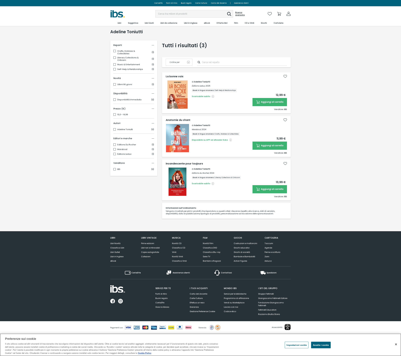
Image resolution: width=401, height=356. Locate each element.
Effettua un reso (197, 302)
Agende (268, 247)
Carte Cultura (201, 3)
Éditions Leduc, (198, 85)
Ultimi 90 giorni (124, 84)
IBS (118, 169)
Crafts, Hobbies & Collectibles (126, 52)
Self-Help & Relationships (130, 69)
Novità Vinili (177, 256)
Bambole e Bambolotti (244, 256)
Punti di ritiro (171, 3)
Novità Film (208, 243)
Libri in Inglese (116, 256)
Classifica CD (178, 247)
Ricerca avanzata (240, 13)
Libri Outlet (115, 252)
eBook (113, 261)
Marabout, (196, 129)
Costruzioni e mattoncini (245, 243)
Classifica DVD (210, 247)
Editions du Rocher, (200, 173)
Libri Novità (115, 243)
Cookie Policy (144, 352)
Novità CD (176, 243)
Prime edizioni (147, 243)
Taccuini (269, 243)
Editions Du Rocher (126, 144)
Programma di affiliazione (236, 298)
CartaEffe (158, 3)
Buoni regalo (186, 3)
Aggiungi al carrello (272, 101)
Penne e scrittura (272, 252)
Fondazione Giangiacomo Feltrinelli (271, 304)
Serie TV (206, 256)
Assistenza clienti (241, 3)
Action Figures (240, 261)
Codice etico (230, 311)
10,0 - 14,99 (122, 114)
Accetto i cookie (321, 344)
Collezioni (145, 256)
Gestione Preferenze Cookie (202, 311)
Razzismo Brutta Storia (269, 314)
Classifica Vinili (179, 261)
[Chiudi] (396, 344)
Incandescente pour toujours (184, 163)
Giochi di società (242, 252)
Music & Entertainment (128, 64)
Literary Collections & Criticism (128, 58)
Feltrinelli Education (267, 310)
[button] (229, 14)
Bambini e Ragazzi (212, 261)
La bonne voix (174, 76)
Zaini (267, 256)
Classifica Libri (117, 247)
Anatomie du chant (178, 120)
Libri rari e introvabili (150, 247)
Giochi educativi (242, 247)
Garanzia (194, 307)
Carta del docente (219, 3)
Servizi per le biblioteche (235, 294)
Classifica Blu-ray (211, 252)
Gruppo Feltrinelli (266, 294)
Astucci (268, 261)
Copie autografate (150, 252)
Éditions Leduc (124, 154)
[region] (200, 345)
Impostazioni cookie (296, 344)
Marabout (122, 149)
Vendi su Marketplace (234, 302)
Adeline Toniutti (125, 129)
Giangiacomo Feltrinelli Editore (272, 298)
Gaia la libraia (162, 307)
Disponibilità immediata (129, 99)
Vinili (174, 252)
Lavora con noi (231, 307)
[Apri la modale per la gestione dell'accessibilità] (287, 327)
